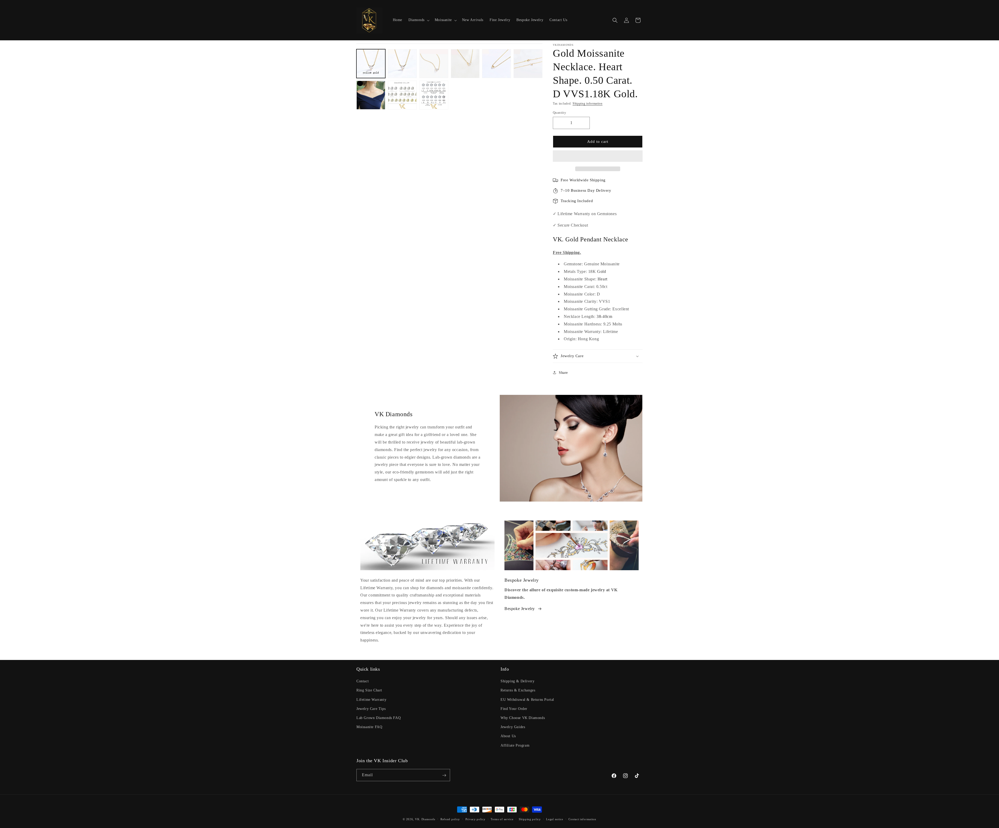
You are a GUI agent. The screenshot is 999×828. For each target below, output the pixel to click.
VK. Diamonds (425, 819)
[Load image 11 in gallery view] (433, 95)
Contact (362, 681)
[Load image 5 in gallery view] (496, 63)
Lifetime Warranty (371, 700)
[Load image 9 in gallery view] (370, 95)
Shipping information (588, 103)
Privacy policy (475, 818)
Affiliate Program (515, 745)
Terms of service (502, 818)
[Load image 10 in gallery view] (402, 95)
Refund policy (450, 818)
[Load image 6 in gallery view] (528, 63)
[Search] (615, 20)
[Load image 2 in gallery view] (402, 63)
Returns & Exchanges (518, 690)
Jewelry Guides (513, 727)
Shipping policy (530, 818)
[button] (598, 156)
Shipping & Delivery (517, 681)
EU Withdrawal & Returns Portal (527, 700)
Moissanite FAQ (369, 727)
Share (563, 373)
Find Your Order (514, 709)
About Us (508, 736)
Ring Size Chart (369, 690)
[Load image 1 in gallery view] (370, 63)
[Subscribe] (444, 775)
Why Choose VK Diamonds (523, 718)
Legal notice (554, 818)
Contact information (582, 818)
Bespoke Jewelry (519, 608)
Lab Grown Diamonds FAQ (378, 718)
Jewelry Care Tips (371, 709)
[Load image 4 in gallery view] (465, 63)
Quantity (559, 112)
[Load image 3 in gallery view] (433, 63)
